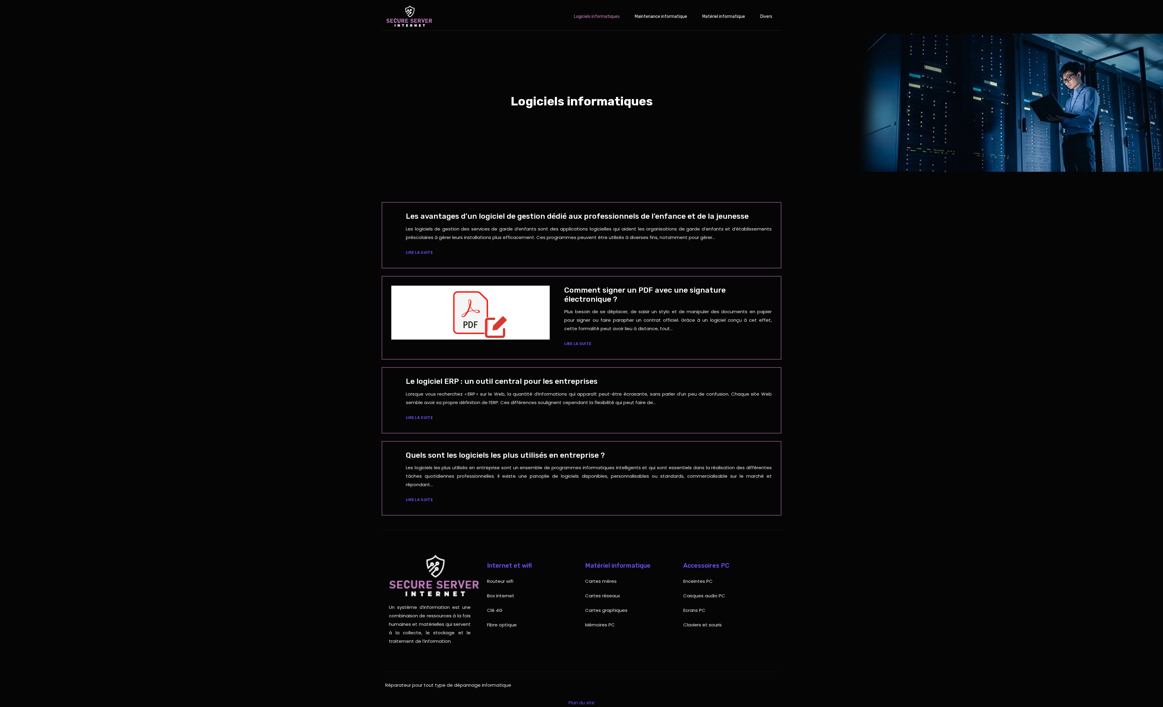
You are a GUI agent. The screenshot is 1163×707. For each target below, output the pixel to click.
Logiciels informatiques (597, 16)
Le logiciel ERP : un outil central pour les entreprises (502, 381)
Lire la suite (419, 252)
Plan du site (581, 702)
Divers (766, 16)
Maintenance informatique (661, 16)
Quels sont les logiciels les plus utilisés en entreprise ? (505, 455)
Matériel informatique (723, 16)
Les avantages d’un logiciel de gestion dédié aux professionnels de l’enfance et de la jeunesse (577, 216)
